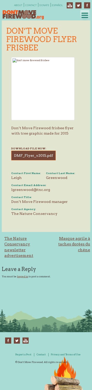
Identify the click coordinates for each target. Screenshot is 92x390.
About (18, 5)
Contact (31, 5)
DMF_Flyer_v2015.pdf (33, 155)
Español (57, 5)
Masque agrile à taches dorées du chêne (74, 244)
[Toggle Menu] (84, 15)
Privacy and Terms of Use (66, 354)
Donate (44, 5)
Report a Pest (23, 354)
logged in (22, 276)
